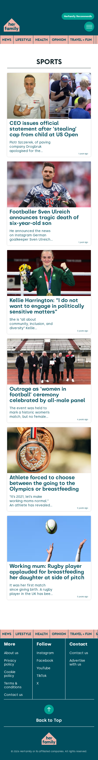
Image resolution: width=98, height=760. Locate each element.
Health (41, 40)
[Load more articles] (49, 610)
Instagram (45, 653)
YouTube (43, 668)
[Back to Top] (49, 709)
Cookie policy (9, 674)
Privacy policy (10, 662)
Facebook (45, 661)
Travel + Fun (81, 40)
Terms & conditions (12, 685)
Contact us (13, 695)
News (6, 40)
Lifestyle (23, 40)
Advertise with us (77, 662)
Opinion (59, 40)
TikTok (41, 676)
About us (11, 653)
